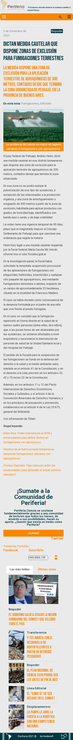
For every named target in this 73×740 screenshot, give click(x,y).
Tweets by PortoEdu (16, 546)
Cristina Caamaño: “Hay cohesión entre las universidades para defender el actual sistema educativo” (32, 470)
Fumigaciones (30, 103)
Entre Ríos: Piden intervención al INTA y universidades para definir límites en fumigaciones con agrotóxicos (27, 438)
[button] (33, 533)
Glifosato (45, 103)
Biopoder (57, 31)
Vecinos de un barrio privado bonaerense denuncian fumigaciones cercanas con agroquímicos (28, 454)
